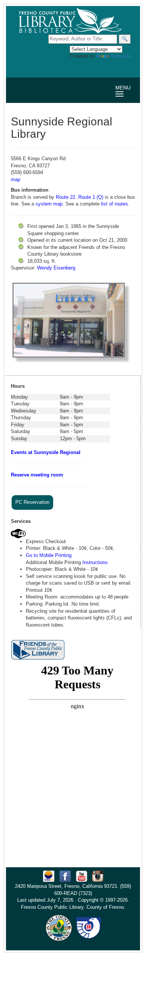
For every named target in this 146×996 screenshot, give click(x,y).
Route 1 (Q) (90, 197)
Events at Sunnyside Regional (45, 452)
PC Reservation (32, 502)
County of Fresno (105, 907)
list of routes (114, 204)
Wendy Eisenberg (56, 268)
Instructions (95, 562)
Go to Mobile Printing (49, 555)
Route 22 (65, 197)
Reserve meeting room (37, 475)
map (15, 179)
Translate (120, 56)
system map (49, 204)
